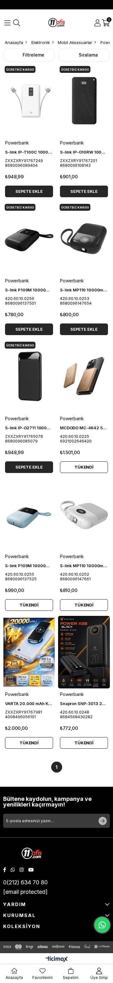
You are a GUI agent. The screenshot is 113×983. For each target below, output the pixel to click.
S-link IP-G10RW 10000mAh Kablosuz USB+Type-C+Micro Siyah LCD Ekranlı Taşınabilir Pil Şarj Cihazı (84, 152)
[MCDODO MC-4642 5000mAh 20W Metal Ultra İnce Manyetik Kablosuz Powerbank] (84, 376)
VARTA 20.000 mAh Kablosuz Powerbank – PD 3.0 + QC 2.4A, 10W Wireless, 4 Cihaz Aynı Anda (29, 703)
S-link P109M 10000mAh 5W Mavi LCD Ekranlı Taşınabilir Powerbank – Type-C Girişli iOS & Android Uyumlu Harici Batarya (29, 565)
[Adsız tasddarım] (31, 854)
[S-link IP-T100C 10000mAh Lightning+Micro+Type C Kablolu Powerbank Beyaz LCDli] (29, 100)
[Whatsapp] (13, 869)
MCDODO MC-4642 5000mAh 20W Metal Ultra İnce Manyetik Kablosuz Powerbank (84, 427)
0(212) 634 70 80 (25, 882)
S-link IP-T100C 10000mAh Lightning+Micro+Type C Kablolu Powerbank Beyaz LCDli (29, 152)
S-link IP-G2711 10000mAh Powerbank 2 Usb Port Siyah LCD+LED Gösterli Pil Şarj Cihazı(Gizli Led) (29, 427)
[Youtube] (31, 869)
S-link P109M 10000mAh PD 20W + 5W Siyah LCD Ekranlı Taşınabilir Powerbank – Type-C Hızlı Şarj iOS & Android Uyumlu (29, 289)
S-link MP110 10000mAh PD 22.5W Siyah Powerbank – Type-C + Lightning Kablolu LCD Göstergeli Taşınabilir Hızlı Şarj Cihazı (84, 289)
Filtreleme (33, 54)
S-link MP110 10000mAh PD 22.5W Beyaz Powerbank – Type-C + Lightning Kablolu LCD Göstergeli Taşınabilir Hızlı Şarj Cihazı (84, 565)
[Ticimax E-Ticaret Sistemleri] (57, 959)
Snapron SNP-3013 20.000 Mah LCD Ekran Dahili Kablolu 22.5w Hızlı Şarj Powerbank (84, 703)
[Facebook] (4, 869)
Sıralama (88, 54)
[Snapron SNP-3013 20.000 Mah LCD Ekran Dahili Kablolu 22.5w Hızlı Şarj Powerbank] (84, 652)
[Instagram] (21, 869)
